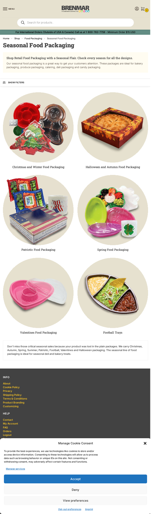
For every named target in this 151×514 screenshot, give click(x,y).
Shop (17, 38)
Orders (7, 431)
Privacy (7, 390)
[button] (145, 443)
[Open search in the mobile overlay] (75, 22)
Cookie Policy (11, 387)
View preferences (75, 500)
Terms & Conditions (15, 398)
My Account (10, 423)
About (6, 383)
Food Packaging (33, 38)
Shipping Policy (12, 394)
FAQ (5, 427)
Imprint (89, 509)
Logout (7, 434)
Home (6, 38)
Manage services (15, 468)
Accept (75, 479)
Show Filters (16, 82)
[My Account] (136, 9)
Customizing (10, 406)
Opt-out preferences (69, 509)
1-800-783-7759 (95, 32)
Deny (75, 490)
